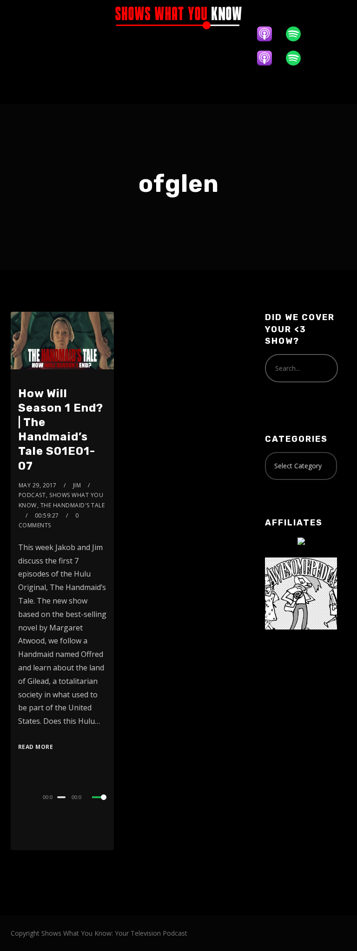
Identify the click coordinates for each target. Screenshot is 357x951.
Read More (35, 747)
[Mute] (90, 798)
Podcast (32, 495)
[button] (178, 87)
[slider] (99, 804)
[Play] (19, 796)
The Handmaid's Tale (72, 505)
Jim (77, 485)
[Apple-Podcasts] (269, 33)
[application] (62, 796)
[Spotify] (298, 33)
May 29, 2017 (38, 485)
